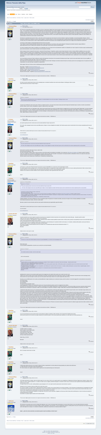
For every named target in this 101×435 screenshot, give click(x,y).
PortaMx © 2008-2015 (51, 432)
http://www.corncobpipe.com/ (73, 152)
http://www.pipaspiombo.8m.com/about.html (42, 71)
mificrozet (11, 400)
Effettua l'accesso (14, 7)
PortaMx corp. (57, 432)
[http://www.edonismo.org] (9, 39)
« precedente (87, 19)
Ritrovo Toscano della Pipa (15, 3)
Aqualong (11, 78)
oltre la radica (25, 213)
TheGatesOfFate (12, 26)
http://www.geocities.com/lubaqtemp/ (38, 70)
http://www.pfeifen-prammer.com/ (34, 69)
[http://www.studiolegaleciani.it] (9, 135)
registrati (22, 7)
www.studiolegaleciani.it (24, 134)
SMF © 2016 (50, 431)
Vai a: (84, 423)
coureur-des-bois (13, 213)
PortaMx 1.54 (44, 432)
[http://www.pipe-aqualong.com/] (9, 175)
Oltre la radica (25, 26)
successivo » (92, 19)
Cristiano (11, 119)
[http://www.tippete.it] (9, 414)
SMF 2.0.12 (46, 431)
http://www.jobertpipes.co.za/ (34, 66)
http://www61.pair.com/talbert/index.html (36, 67)
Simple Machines (55, 431)
